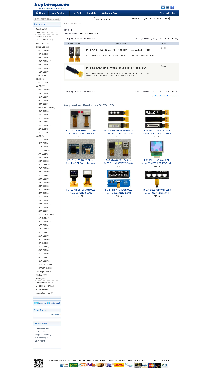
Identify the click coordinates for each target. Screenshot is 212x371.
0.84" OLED (43, 90)
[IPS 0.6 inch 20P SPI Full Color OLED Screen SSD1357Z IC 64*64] (119, 158)
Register (172, 13)
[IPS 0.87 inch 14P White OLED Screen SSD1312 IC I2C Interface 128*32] (156, 128)
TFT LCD (40, 43)
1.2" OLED (42, 129)
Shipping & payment (131, 360)
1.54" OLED (43, 168)
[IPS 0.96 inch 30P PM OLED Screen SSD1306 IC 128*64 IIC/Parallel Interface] (80, 128)
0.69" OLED (43, 68)
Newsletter (165, 360)
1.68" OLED (43, 182)
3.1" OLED (42, 247)
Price (164, 43)
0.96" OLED (43, 111)
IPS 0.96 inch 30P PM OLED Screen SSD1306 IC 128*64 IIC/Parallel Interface (80, 133)
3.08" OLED (43, 250)
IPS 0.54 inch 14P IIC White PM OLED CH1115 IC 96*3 (116, 68)
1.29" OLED (43, 143)
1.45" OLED (43, 157)
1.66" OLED (43, 179)
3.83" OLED (43, 261)
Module (39, 275)
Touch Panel (41, 289)
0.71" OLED (43, 72)
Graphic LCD (41, 36)
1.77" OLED (43, 193)
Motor (38, 279)
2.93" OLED (43, 236)
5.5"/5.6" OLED (44, 268)
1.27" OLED (43, 140)
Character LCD (42, 40)
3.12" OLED (43, 254)
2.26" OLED (43, 211)
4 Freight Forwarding (42, 335)
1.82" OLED (43, 200)
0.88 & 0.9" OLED (45, 108)
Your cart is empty (103, 19)
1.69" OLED (43, 186)
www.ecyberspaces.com (71, 360)
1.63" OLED (43, 190)
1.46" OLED (43, 161)
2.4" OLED (42, 218)
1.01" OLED (43, 118)
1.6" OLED (42, 175)
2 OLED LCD (39, 332)
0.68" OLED (43, 65)
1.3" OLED (42, 150)
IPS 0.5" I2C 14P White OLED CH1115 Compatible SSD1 (118, 50)
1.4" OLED (42, 154)
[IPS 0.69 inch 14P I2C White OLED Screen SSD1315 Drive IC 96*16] (119, 128)
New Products (59, 13)
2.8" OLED (42, 232)
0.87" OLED (43, 97)
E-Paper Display (43, 286)
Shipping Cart (109, 13)
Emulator (40, 29)
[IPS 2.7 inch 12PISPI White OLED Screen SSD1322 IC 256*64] (156, 188)
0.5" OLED (42, 54)
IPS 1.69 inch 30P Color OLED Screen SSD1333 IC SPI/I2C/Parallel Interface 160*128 (156, 163)
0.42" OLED (43, 50)
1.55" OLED (43, 172)
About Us (145, 360)
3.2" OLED (42, 257)
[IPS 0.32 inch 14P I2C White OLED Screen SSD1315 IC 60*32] (80, 188)
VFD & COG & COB (44, 33)
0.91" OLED (43, 100)
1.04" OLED (43, 115)
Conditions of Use (114, 360)
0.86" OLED (43, 93)
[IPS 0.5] (74, 61)
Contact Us (155, 360)
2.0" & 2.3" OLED (45, 214)
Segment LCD (42, 282)
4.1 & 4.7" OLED (45, 264)
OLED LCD (40, 47)
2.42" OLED (43, 222)
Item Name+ (121, 43)
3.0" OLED (42, 243)
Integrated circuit (43, 293)
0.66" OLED (43, 61)
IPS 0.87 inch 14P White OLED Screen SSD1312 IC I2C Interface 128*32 (157, 133)
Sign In (163, 13)
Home (42, 13)
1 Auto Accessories (41, 328)
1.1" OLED (42, 122)
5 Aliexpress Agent (41, 338)
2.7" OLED (42, 229)
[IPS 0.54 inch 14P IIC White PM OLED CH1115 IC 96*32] (74, 78)
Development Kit (43, 272)
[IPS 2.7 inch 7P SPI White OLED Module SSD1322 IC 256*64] (119, 188)
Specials (91, 13)
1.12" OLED (43, 125)
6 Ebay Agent (39, 341)
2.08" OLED (43, 204)
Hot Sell (77, 13)
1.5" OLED (42, 165)
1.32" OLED (43, 147)
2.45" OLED (43, 225)
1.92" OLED (43, 197)
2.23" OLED (43, 207)
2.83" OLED (43, 239)
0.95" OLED (43, 104)
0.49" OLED (43, 58)
